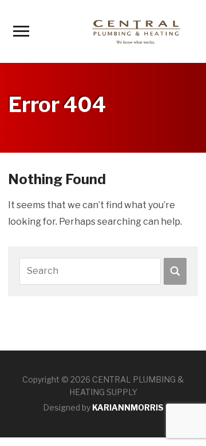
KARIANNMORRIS (128, 407)
